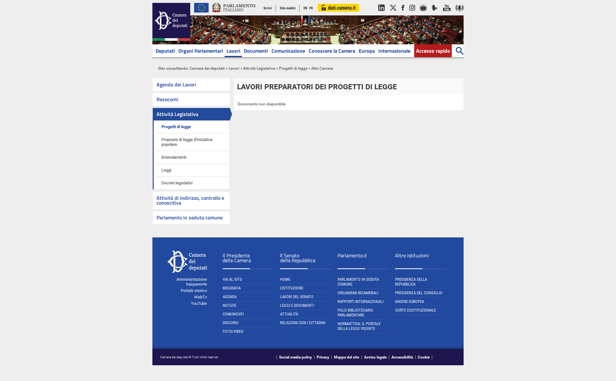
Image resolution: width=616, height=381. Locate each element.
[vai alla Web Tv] (423, 14)
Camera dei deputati (207, 68)
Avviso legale (375, 357)
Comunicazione (288, 51)
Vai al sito (232, 279)
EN (305, 8)
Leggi (166, 170)
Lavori (233, 51)
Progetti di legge (293, 68)
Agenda (229, 296)
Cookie (424, 357)
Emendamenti (173, 157)
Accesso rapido (433, 51)
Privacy (323, 357)
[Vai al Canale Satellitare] (435, 14)
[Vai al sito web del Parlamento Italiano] (234, 14)
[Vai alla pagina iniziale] (171, 39)
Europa (367, 51)
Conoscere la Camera (332, 51)
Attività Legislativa (259, 68)
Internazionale (394, 51)
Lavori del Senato (296, 296)
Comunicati (233, 314)
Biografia (232, 288)
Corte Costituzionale (415, 310)
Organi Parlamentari (200, 51)
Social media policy (295, 357)
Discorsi (230, 322)
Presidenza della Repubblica (411, 282)
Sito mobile (287, 8)
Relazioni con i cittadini (302, 322)
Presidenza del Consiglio (418, 292)
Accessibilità (402, 357)
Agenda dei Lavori (176, 84)
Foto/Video (233, 331)
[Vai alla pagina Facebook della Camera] (403, 14)
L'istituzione (291, 288)
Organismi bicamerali (358, 292)
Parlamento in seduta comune (190, 217)
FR (311, 8)
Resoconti (167, 99)
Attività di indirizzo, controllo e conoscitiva (190, 200)
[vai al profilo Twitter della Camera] (393, 14)
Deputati (165, 51)
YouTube (199, 303)
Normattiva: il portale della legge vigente (359, 326)
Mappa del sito (346, 357)
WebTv (200, 297)
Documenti (256, 51)
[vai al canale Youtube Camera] (447, 14)
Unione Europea (409, 301)
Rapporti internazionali (360, 301)
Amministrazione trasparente (191, 282)
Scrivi (267, 8)
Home (285, 279)
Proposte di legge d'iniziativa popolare (186, 142)
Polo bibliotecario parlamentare (355, 312)
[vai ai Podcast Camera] (460, 14)
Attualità (289, 314)
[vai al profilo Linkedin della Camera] (381, 14)
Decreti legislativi (177, 183)
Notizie (229, 305)
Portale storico (194, 290)
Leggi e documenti (297, 305)
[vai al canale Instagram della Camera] (412, 14)
